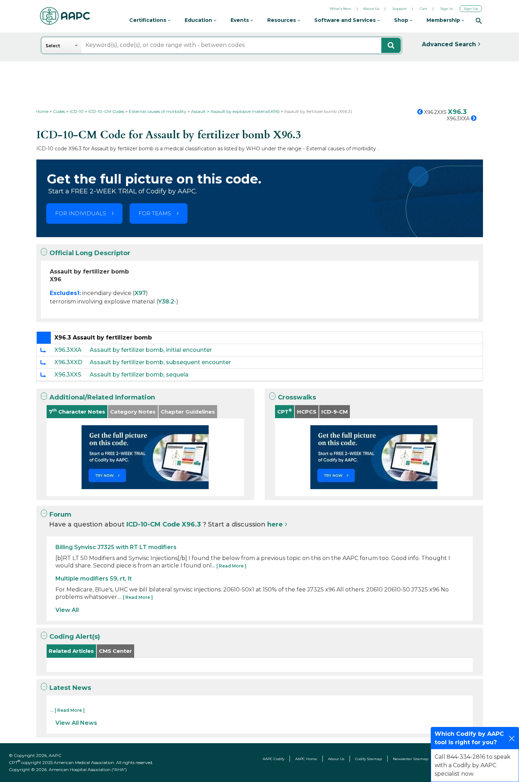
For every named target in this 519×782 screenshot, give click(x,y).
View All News (76, 723)
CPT (284, 411)
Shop (402, 20)
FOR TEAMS (154, 213)
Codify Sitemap (368, 759)
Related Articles (71, 651)
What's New (340, 8)
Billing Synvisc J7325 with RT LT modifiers (116, 547)
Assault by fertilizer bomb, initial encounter (151, 350)
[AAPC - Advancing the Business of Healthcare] (65, 16)
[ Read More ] (231, 566)
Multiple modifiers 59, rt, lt (93, 578)
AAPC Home (306, 759)
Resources (282, 20)
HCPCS (306, 411)
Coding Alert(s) (74, 636)
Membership (443, 20)
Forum (60, 514)
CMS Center (115, 651)
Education (199, 20)
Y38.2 (166, 301)
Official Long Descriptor (89, 253)
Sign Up (471, 8)
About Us (371, 8)
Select (53, 45)
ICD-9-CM (334, 411)
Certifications (148, 20)
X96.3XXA (68, 350)
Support (399, 8)
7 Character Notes (77, 411)
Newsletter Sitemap (410, 759)
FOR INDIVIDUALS (80, 213)
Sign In (446, 8)
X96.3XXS (67, 374)
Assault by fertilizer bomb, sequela (139, 374)
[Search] (479, 20)
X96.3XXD (68, 362)
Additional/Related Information (102, 397)
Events (240, 20)
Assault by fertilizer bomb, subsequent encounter (160, 362)
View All (67, 610)
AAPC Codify (273, 759)
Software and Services (345, 20)
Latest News (70, 688)
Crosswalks (297, 397)
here (275, 524)
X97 (140, 293)
